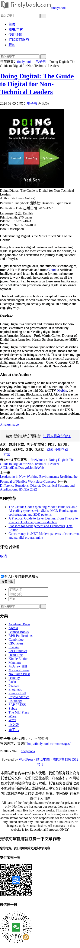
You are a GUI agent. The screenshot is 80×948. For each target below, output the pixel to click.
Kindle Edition (18, 658)
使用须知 (15, 34)
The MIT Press (19, 712)
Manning (15, 662)
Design (23, 467)
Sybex (13, 708)
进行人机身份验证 (57, 436)
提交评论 (7, 581)
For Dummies (18, 651)
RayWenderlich (19, 697)
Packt (12, 681)
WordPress (25, 759)
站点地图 (43, 759)
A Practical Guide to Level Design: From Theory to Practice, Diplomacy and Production (43, 520)
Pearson (14, 685)
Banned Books (19, 632)
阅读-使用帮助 (57, 449)
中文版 (14, 725)
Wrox (12, 720)
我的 (12, 45)
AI (2, 467)
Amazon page (9, 424)
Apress (13, 628)
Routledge (15, 701)
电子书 (40, 61)
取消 (3, 556)
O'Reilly (14, 678)
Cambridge (16, 639)
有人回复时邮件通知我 (21, 576)
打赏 (5, 454)
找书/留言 (16, 29)
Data (15, 467)
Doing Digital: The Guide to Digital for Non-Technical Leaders (37, 84)
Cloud (51, 270)
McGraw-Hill (18, 666)
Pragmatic (15, 689)
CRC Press (16, 643)
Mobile (62, 390)
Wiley (12, 716)
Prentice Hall (17, 693)
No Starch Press (19, 674)
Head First (16, 655)
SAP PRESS (17, 704)
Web (41, 467)
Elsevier (14, 647)
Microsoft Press (19, 670)
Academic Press (19, 624)
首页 (12, 24)
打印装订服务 (19, 40)
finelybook (58, 8)
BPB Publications (20, 635)
